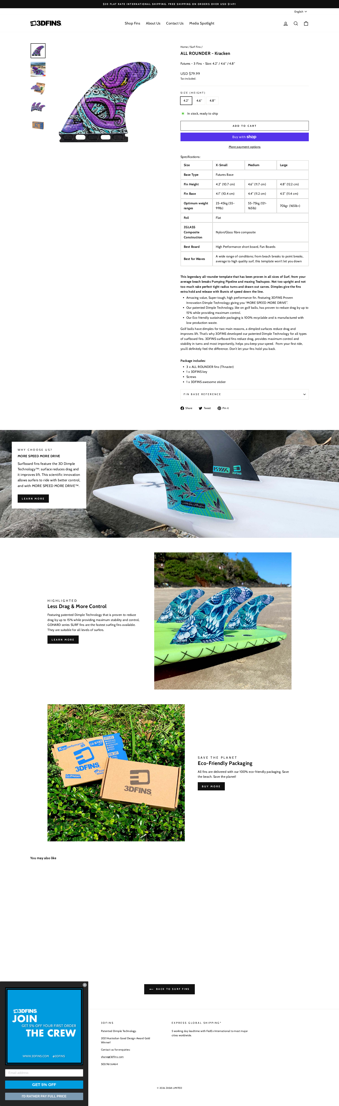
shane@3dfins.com (112, 1056)
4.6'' (199, 100)
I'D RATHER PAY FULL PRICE (44, 1096)
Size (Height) (193, 92)
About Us (153, 23)
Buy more (211, 786)
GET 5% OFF (44, 1084)
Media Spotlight (201, 23)
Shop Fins (132, 23)
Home (184, 46)
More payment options (245, 147)
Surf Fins (195, 46)
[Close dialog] (85, 985)
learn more (33, 498)
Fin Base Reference (202, 394)
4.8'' (212, 100)
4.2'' (186, 100)
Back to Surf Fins (172, 988)
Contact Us (174, 23)
